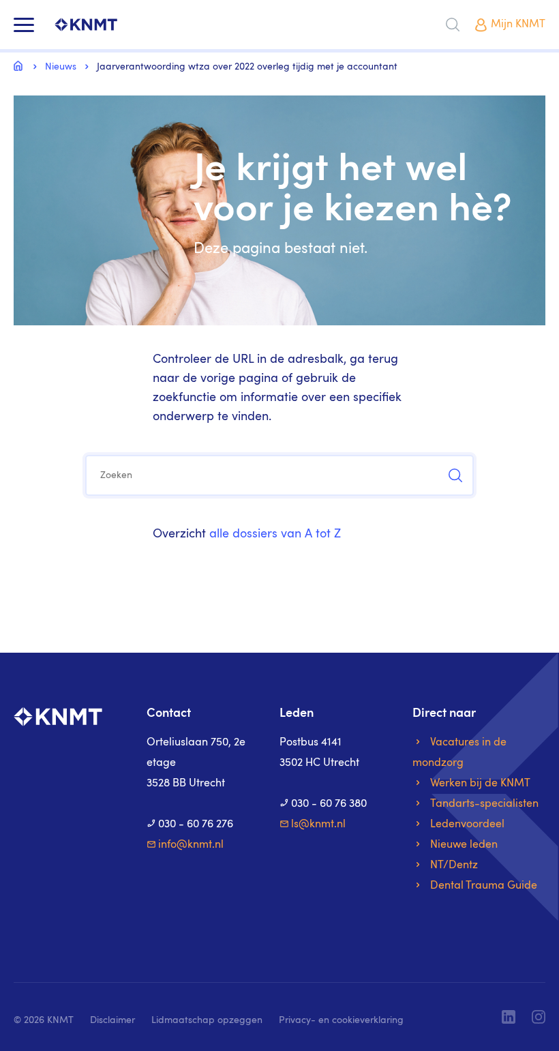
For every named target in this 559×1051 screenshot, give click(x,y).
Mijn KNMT (518, 24)
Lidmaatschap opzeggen (206, 1020)
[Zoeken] (453, 24)
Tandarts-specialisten (484, 804)
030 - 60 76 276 (195, 824)
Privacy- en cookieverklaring (341, 1020)
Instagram (538, 1017)
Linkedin (508, 1017)
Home (20, 65)
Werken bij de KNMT (480, 783)
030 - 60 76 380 (329, 804)
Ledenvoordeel (467, 824)
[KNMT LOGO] (86, 25)
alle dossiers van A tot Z (275, 534)
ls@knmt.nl (318, 824)
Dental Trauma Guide (483, 885)
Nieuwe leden (464, 845)
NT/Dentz (454, 865)
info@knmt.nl (191, 845)
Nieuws (60, 67)
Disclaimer (112, 1020)
